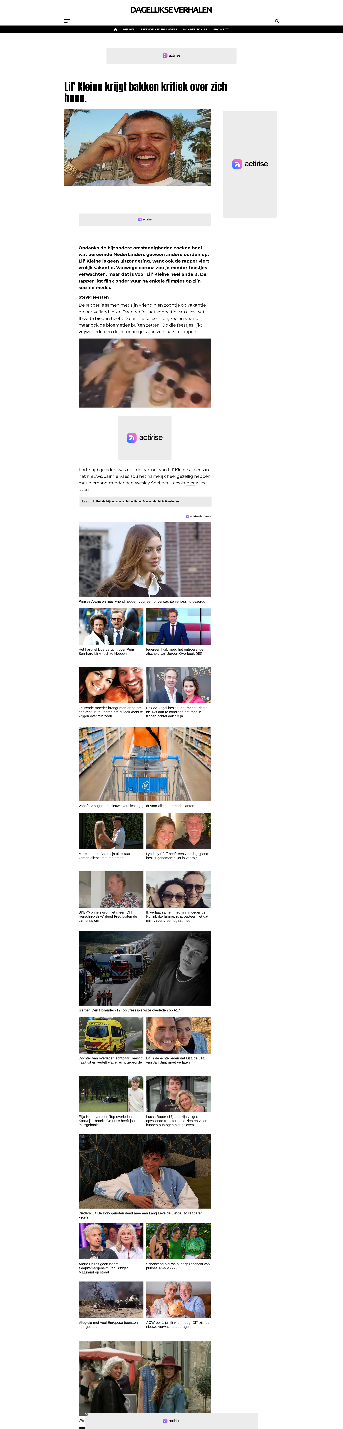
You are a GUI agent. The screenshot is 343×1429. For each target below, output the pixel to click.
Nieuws (129, 29)
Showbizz (221, 29)
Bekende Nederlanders (159, 29)
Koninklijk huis (195, 29)
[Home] (115, 29)
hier (191, 482)
